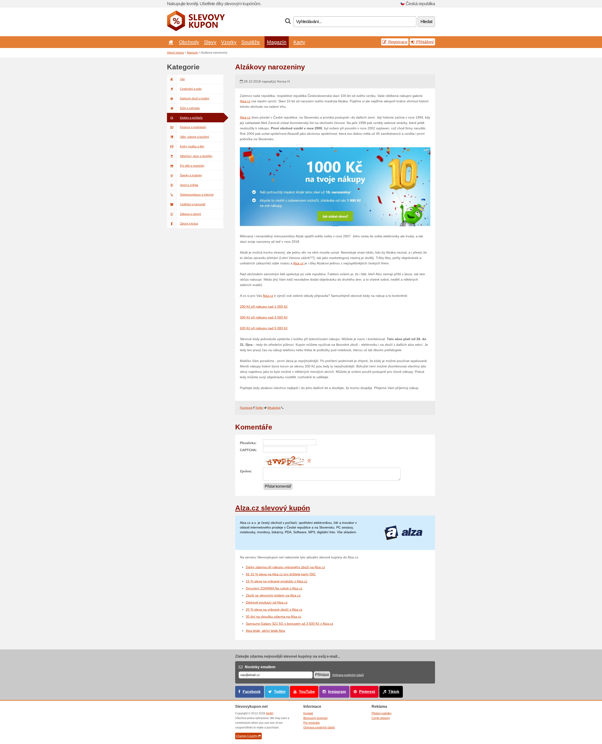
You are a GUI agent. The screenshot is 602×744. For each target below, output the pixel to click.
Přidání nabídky (382, 713)
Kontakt (308, 713)
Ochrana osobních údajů (348, 675)
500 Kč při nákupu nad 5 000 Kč (264, 328)
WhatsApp (274, 408)
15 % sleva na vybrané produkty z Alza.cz (276, 581)
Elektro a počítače (191, 117)
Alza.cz (245, 101)
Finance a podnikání (193, 127)
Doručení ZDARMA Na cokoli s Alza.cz (274, 588)
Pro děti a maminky (192, 165)
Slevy (210, 42)
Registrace (397, 42)
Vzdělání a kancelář (192, 204)
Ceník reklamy (381, 718)
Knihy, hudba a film (192, 146)
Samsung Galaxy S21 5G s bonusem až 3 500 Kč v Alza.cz (289, 623)
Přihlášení (424, 42)
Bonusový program (315, 718)
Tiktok (393, 692)
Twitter (259, 408)
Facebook (246, 408)
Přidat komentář (278, 486)
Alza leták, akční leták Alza (265, 631)
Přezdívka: (248, 443)
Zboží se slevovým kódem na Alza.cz (273, 595)
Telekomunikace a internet (197, 194)
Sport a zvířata (189, 185)
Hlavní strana (175, 52)
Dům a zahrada (190, 108)
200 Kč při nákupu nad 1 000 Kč (264, 306)
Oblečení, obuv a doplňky (196, 156)
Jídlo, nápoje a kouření (194, 137)
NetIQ (269, 713)
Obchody (189, 42)
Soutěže (250, 42)
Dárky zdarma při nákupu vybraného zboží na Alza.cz (285, 567)
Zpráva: (246, 471)
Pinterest (367, 692)
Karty (299, 42)
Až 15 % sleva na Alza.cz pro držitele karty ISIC (281, 574)
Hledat (426, 21)
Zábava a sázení (190, 214)
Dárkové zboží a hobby (194, 98)
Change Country (246, 736)
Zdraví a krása (189, 223)
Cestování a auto (191, 89)
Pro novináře (311, 722)
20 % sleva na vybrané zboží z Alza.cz (274, 609)
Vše (182, 79)
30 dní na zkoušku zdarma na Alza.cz (273, 616)
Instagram (337, 692)
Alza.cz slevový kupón (272, 508)
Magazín (276, 42)
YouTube (307, 692)
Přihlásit (322, 675)
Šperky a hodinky (191, 175)
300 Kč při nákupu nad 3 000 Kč (264, 317)
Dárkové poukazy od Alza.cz (267, 602)
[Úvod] (170, 42)
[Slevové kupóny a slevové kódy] (196, 30)
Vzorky (229, 42)
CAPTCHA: (248, 450)
